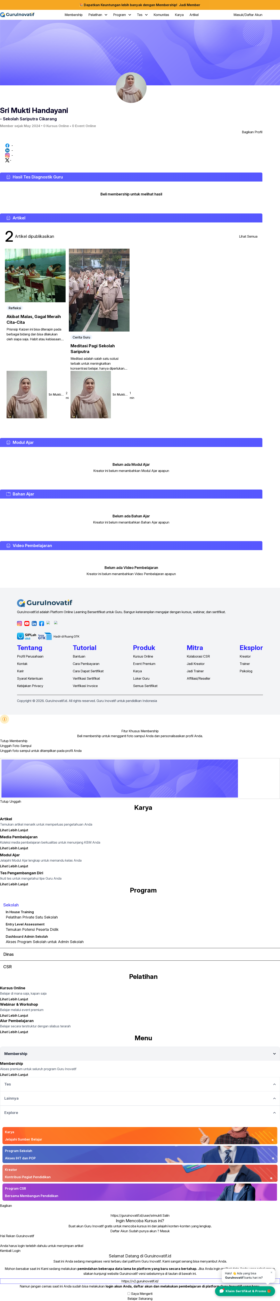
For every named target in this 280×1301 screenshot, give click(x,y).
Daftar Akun (119, 1231)
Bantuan (79, 656)
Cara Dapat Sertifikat (88, 671)
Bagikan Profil (252, 132)
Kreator (245, 656)
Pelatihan (95, 15)
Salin (166, 1215)
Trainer (245, 664)
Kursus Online (143, 656)
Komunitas (161, 15)
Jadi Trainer (195, 671)
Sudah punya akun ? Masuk (149, 1231)
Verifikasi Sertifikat (86, 678)
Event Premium (144, 664)
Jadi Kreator (196, 664)
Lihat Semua (248, 236)
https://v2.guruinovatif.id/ (140, 1281)
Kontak (22, 664)
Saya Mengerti (142, 1294)
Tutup (4, 741)
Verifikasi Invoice (85, 686)
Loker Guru (141, 678)
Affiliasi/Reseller (198, 678)
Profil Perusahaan (30, 656)
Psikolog (246, 671)
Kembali (5, 1251)
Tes (140, 15)
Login (16, 1251)
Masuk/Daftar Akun (247, 15)
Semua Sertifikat (145, 686)
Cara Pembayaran (86, 664)
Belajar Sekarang (140, 1298)
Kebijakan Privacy (30, 686)
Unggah (15, 801)
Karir (20, 671)
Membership (74, 15)
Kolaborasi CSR (198, 656)
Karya (179, 15)
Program (120, 15)
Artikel (194, 15)
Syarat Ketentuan (30, 678)
